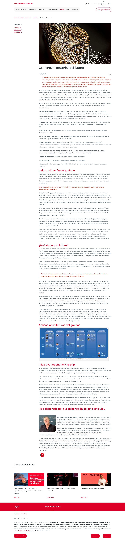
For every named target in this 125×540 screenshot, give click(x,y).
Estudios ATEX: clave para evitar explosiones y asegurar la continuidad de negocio (28, 491)
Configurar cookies (20, 536)
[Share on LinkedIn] (110, 74)
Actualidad (17, 32)
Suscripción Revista (104, 10)
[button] (109, 4)
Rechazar (95, 536)
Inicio (15, 18)
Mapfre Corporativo (92, 4)
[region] (62, 525)
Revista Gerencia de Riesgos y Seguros (24, 18)
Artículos (35, 18)
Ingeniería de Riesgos (52, 9)
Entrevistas (17, 30)
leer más (16, 497)
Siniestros (41, 9)
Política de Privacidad (42, 531)
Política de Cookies (24, 531)
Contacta (75, 9)
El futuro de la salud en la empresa (93, 488)
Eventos (68, 9)
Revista (62, 9)
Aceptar (107, 536)
